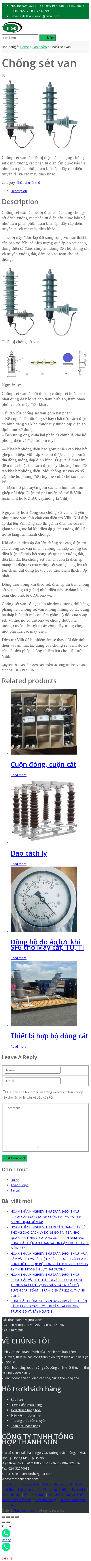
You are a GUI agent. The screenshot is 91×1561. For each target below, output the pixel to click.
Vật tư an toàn (34, 1495)
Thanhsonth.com (25, 1510)
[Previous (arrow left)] (3, 1522)
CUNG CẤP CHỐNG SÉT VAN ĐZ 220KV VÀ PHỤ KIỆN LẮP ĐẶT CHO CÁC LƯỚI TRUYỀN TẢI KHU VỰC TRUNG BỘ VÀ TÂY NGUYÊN (49, 1306)
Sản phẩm (39, 47)
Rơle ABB (79, 1489)
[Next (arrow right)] (8, 1522)
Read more (19, 775)
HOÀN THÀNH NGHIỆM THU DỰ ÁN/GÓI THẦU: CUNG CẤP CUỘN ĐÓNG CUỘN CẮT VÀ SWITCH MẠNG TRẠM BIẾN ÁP (46, 1216)
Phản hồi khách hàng (25, 1426)
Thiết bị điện (19, 1185)
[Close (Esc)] (3, 1517)
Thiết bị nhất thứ (28, 182)
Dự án (15, 1180)
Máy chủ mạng (45, 1500)
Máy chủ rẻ (75, 1495)
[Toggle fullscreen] (12, 1517)
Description (19, 191)
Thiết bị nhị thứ (28, 1489)
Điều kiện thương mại (26, 1415)
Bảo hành (18, 1399)
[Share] (8, 1517)
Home (24, 47)
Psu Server (55, 1495)
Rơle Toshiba (11, 1495)
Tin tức (16, 1190)
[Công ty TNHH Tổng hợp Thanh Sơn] (12, 32)
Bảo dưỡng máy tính (16, 1500)
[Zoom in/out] (17, 1517)
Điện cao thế (30, 1484)
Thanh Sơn (9, 1484)
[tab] (50, 191)
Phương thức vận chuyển (28, 1420)
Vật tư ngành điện (55, 1489)
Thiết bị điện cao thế (57, 1484)
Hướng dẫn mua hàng (26, 1405)
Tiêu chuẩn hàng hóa (26, 1410)
